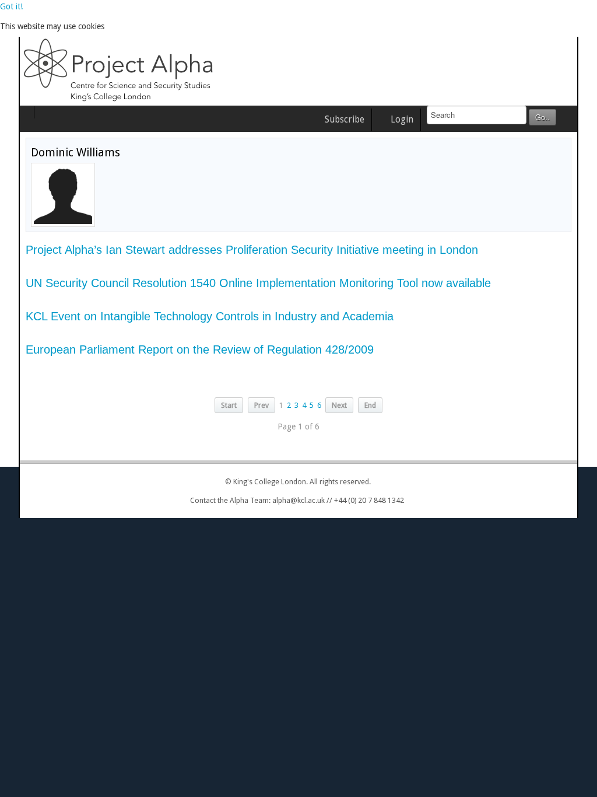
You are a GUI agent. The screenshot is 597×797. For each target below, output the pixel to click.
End (370, 405)
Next (339, 405)
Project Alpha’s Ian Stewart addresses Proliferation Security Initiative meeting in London (233, 249)
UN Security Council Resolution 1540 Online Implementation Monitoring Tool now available (239, 283)
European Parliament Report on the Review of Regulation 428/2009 (181, 349)
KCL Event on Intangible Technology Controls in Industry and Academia (191, 316)
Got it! (11, 6)
